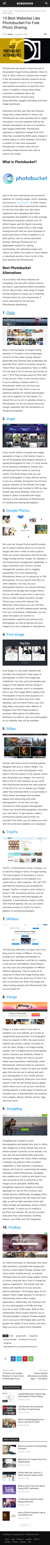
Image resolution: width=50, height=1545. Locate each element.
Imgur (10, 419)
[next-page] (8, 1432)
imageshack (33, 1336)
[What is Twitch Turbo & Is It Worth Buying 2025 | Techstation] (9, 1489)
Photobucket (23, 202)
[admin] (4, 34)
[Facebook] (13, 1358)
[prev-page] (4, 1432)
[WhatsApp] (30, 1358)
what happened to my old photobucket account (20, 1347)
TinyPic (12, 832)
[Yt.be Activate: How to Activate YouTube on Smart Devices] (9, 1410)
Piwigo (11, 997)
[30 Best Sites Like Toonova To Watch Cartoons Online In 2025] (9, 1476)
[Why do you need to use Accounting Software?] (9, 1449)
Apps (11, 11)
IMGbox (12, 919)
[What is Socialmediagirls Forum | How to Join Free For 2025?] (9, 1423)
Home (5, 11)
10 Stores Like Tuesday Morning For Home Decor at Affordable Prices (13, 1376)
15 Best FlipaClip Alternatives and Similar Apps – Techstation (37, 1376)
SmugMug (14, 1109)
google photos (21, 1336)
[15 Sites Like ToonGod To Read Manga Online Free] (9, 1503)
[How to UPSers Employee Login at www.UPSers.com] (9, 1516)
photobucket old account (27, 1339)
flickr (11, 1336)
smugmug (7, 1343)
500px (11, 729)
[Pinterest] (25, 1358)
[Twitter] (19, 1358)
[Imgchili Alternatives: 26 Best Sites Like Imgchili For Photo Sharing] (9, 1397)
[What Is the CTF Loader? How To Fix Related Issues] (9, 1463)
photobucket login (10, 1339)
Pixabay (14, 1227)
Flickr (10, 313)
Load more (24, 1525)
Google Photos (18, 511)
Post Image (15, 635)
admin (10, 34)
